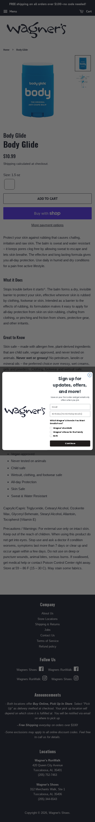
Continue (70, 443)
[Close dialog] (90, 375)
